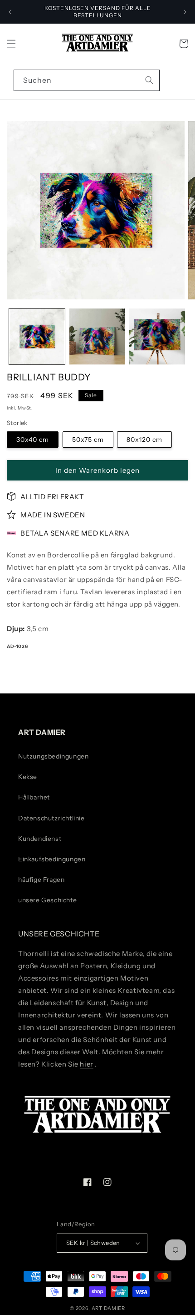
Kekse (27, 777)
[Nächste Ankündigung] (185, 12)
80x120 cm (144, 439)
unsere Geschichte (47, 900)
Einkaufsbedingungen (51, 859)
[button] (11, 44)
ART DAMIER (108, 1308)
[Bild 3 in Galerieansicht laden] (157, 336)
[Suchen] (149, 80)
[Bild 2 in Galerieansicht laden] (97, 336)
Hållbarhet (34, 797)
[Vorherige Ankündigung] (10, 12)
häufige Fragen (41, 879)
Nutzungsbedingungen (53, 756)
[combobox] (86, 80)
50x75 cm (88, 439)
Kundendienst (39, 839)
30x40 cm (32, 439)
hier (86, 1064)
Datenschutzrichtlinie (51, 818)
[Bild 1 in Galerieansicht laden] (37, 336)
